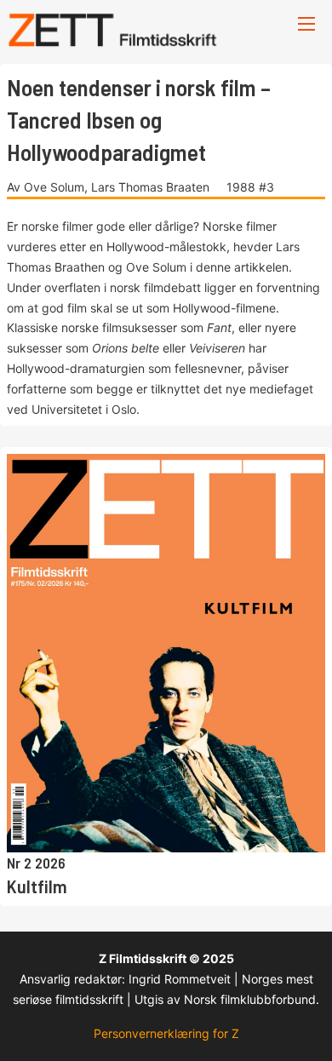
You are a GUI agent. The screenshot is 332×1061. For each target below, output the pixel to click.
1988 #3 (250, 187)
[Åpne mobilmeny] (306, 24)
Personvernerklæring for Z (166, 1033)
